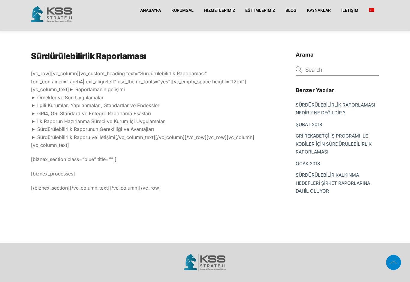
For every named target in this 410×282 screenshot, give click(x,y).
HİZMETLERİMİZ (219, 10)
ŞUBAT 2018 (309, 124)
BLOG (291, 10)
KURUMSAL (182, 10)
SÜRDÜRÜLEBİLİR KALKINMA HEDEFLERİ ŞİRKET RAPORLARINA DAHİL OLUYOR (333, 183)
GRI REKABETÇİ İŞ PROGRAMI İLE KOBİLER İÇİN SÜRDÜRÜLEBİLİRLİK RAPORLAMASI (334, 144)
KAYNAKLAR (319, 10)
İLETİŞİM (349, 10)
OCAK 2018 (308, 163)
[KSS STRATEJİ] (51, 21)
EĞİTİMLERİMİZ (260, 10)
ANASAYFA (150, 10)
